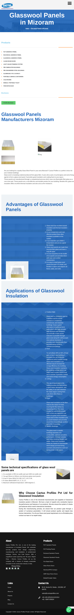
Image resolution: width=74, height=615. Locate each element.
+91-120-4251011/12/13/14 (50, 597)
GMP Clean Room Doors (50, 574)
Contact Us (11, 604)
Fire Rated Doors (48, 561)
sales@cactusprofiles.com (50, 593)
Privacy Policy (16, 566)
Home (27, 28)
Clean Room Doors (48, 565)
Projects (10, 595)
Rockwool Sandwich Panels (51, 553)
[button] (8, 103)
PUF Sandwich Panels (49, 545)
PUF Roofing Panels (49, 549)
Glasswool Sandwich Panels (51, 557)
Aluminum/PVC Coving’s (50, 569)
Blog (9, 599)
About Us (10, 591)
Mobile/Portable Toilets (49, 578)
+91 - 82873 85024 (48, 599)
